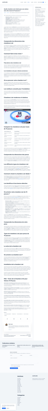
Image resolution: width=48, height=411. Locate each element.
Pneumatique (19, 402)
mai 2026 (18, 381)
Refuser (8, 408)
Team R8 (11, 188)
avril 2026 (18, 382)
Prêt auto (18, 403)
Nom (11, 355)
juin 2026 (18, 380)
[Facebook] (7, 319)
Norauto (18, 168)
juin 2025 (18, 387)
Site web (31, 355)
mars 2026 (19, 383)
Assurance (18, 399)
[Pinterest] (20, 319)
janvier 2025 (19, 392)
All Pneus (12, 197)
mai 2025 (18, 388)
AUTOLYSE (4, 2)
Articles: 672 (10, 329)
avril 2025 (18, 389)
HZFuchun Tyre (17, 197)
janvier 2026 (19, 385)
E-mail (21, 355)
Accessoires (19, 397)
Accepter (4, 408)
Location (18, 401)
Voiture (18, 405)
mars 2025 (19, 390)
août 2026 (18, 378)
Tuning (18, 404)
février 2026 (19, 384)
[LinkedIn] (27, 319)
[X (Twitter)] (14, 319)
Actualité (18, 398)
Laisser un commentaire (14, 368)
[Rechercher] (45, 2)
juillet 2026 (19, 379)
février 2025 (19, 391)
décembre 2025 (19, 386)
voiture (5, 315)
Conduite (18, 400)
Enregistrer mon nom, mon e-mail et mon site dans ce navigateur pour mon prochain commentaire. (22, 364)
